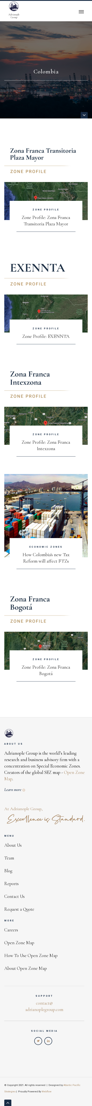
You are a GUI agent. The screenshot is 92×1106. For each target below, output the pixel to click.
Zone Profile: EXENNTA (46, 336)
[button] (81, 11)
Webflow (46, 1091)
